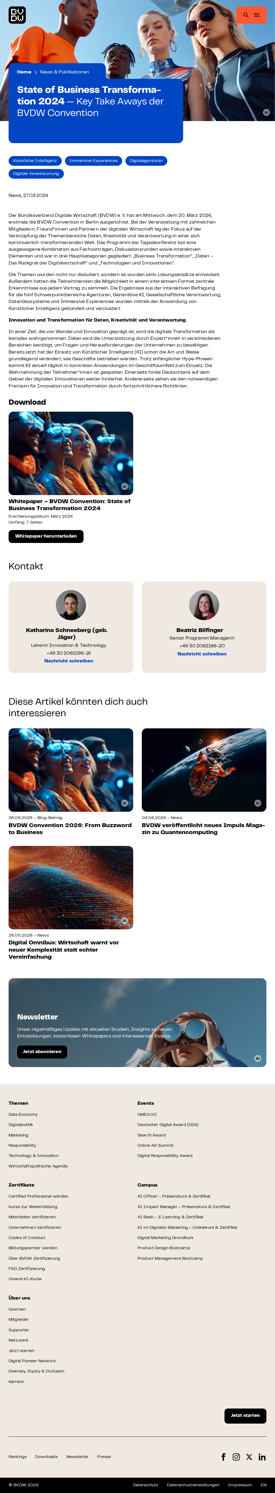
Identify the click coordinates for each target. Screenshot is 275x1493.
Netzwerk (18, 1340)
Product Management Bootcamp (170, 1259)
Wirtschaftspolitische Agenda (38, 1166)
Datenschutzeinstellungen (193, 1485)
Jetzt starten (21, 1351)
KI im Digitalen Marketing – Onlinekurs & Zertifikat (187, 1228)
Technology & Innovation (34, 1156)
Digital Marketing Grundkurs (165, 1238)
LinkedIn (262, 1457)
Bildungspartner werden (33, 1248)
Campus (148, 1185)
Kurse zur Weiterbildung (33, 1207)
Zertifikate (21, 1185)
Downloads (46, 1457)
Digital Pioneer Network (32, 1361)
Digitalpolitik (21, 1125)
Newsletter (77, 1457)
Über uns (19, 1298)
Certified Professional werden (38, 1196)
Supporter (19, 1330)
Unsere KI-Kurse (25, 1279)
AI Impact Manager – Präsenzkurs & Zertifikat (184, 1207)
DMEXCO (147, 1115)
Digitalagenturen (146, 161)
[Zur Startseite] (17, 15)
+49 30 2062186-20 (202, 646)
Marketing (18, 1135)
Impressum (240, 1485)
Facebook (223, 1457)
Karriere (16, 1382)
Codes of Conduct (27, 1238)
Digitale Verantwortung (36, 174)
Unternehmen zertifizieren (35, 1228)
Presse (104, 1457)
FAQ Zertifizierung (27, 1269)
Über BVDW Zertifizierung (34, 1259)
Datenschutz (146, 1485)
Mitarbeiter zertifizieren (32, 1217)
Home (24, 72)
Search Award (152, 1135)
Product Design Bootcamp (164, 1248)
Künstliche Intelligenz (35, 161)
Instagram (236, 1457)
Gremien (17, 1309)
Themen (18, 1104)
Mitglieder (19, 1320)
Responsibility (22, 1146)
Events (146, 1104)
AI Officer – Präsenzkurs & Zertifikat (174, 1196)
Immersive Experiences (94, 161)
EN (263, 1485)
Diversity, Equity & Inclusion (36, 1371)
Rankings (18, 1457)
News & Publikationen (64, 72)
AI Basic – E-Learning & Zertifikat (171, 1217)
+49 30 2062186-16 (69, 653)
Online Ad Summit (156, 1146)
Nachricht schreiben (68, 661)
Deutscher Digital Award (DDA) (168, 1125)
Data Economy (23, 1115)
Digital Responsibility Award (165, 1156)
